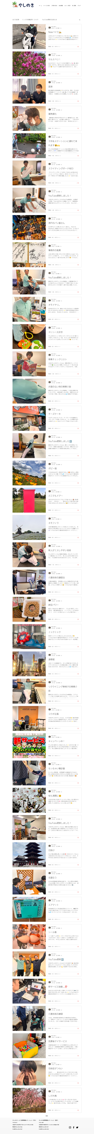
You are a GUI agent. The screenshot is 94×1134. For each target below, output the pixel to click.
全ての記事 (15, 19)
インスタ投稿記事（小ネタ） (30, 19)
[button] (79, 20)
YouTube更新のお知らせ (49, 19)
